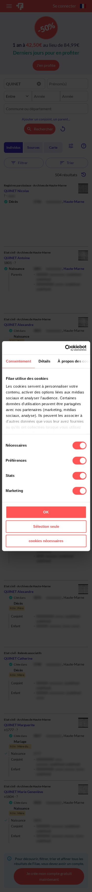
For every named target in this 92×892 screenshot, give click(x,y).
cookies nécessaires (46, 541)
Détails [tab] (44, 361)
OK (46, 512)
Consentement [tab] (18, 361)
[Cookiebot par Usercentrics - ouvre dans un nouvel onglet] (65, 348)
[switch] (79, 460)
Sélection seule (46, 526)
